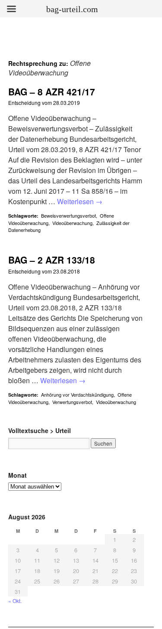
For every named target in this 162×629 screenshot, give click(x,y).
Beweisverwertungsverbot (68, 215)
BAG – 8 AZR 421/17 (51, 91)
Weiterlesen (79, 201)
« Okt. (15, 600)
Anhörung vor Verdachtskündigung (77, 394)
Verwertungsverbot (72, 401)
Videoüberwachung (72, 222)
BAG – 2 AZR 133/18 (51, 259)
